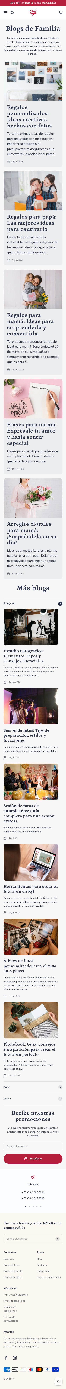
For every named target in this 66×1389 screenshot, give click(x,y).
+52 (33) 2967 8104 (33, 1192)
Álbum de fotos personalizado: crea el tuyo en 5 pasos (30, 966)
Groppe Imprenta (13, 1271)
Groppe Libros (11, 1265)
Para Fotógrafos (12, 1277)
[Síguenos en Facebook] (6, 1358)
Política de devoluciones (11, 1319)
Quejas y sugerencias (49, 1277)
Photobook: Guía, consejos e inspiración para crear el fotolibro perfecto (30, 1049)
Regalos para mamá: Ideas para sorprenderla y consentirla (30, 324)
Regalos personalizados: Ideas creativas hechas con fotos (29, 116)
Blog (39, 1259)
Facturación (43, 1271)
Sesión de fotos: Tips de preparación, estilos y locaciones (26, 735)
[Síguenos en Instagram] (14, 1358)
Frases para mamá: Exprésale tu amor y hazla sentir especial (32, 434)
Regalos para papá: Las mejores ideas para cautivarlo (32, 223)
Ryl (13, 1378)
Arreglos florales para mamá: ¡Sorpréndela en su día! (32, 533)
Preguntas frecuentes (16, 1295)
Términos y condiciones (10, 1309)
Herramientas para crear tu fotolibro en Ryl (31, 889)
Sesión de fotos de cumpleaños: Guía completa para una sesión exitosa (29, 813)
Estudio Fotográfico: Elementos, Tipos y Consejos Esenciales (24, 656)
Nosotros (9, 1259)
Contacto (42, 1265)
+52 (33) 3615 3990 (33, 1198)
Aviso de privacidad (14, 1300)
